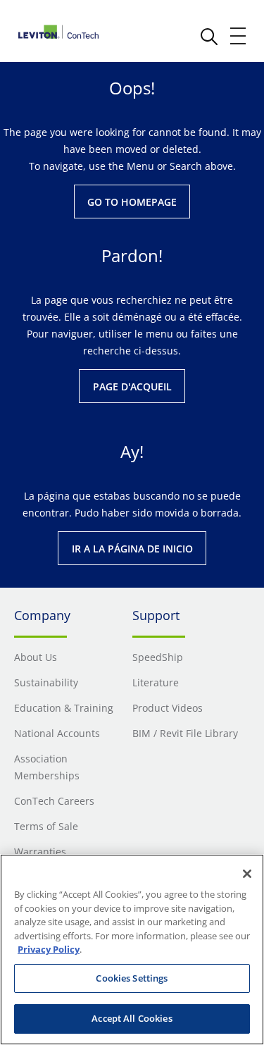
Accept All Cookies (132, 1018)
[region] (132, 949)
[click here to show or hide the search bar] (209, 36)
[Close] (247, 873)
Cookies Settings (132, 978)
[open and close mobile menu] (238, 35)
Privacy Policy (49, 949)
